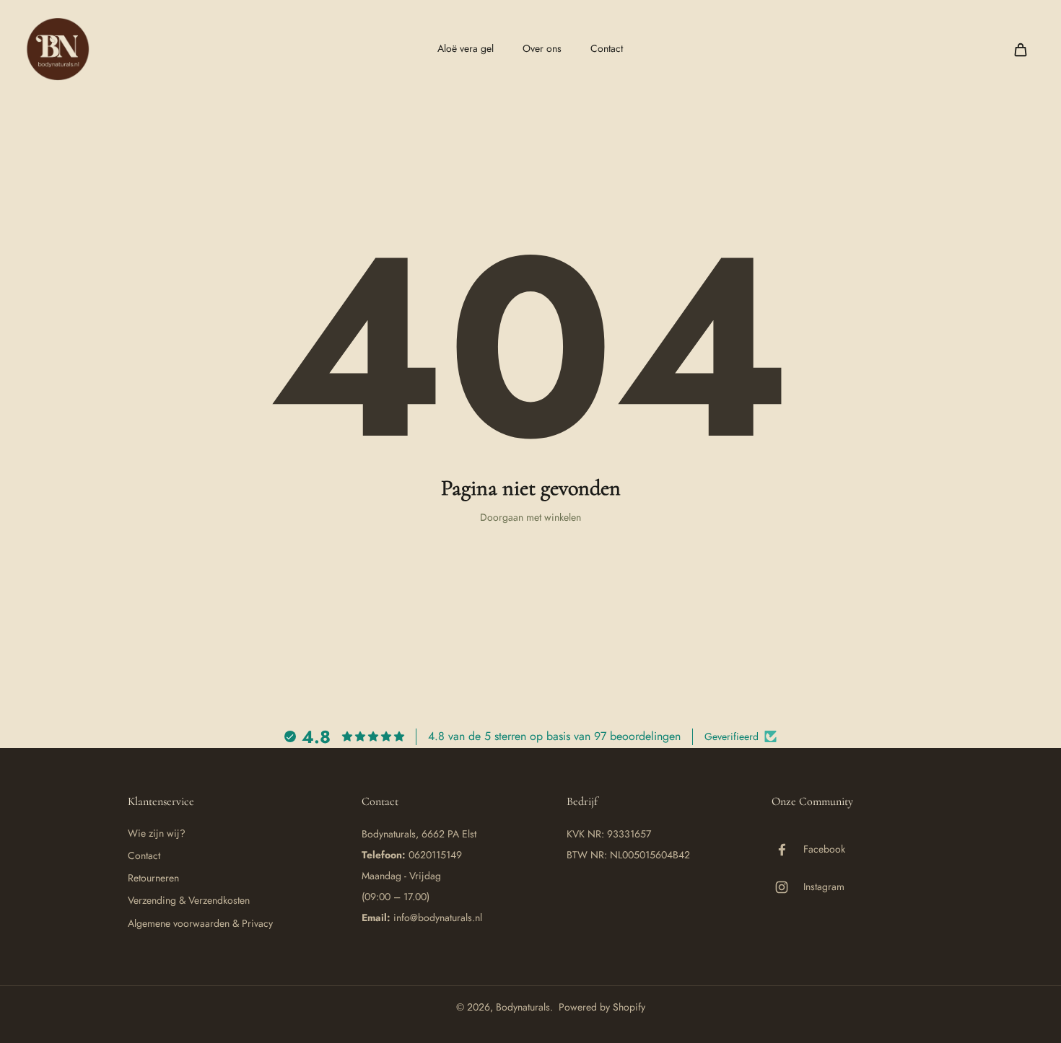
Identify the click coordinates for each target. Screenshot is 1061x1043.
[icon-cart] (1020, 49)
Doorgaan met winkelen (530, 517)
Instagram (823, 887)
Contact (144, 856)
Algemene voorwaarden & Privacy (200, 923)
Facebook (824, 849)
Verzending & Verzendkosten (189, 900)
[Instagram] (787, 887)
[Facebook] (787, 850)
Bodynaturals (523, 1007)
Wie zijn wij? (156, 833)
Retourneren (153, 878)
